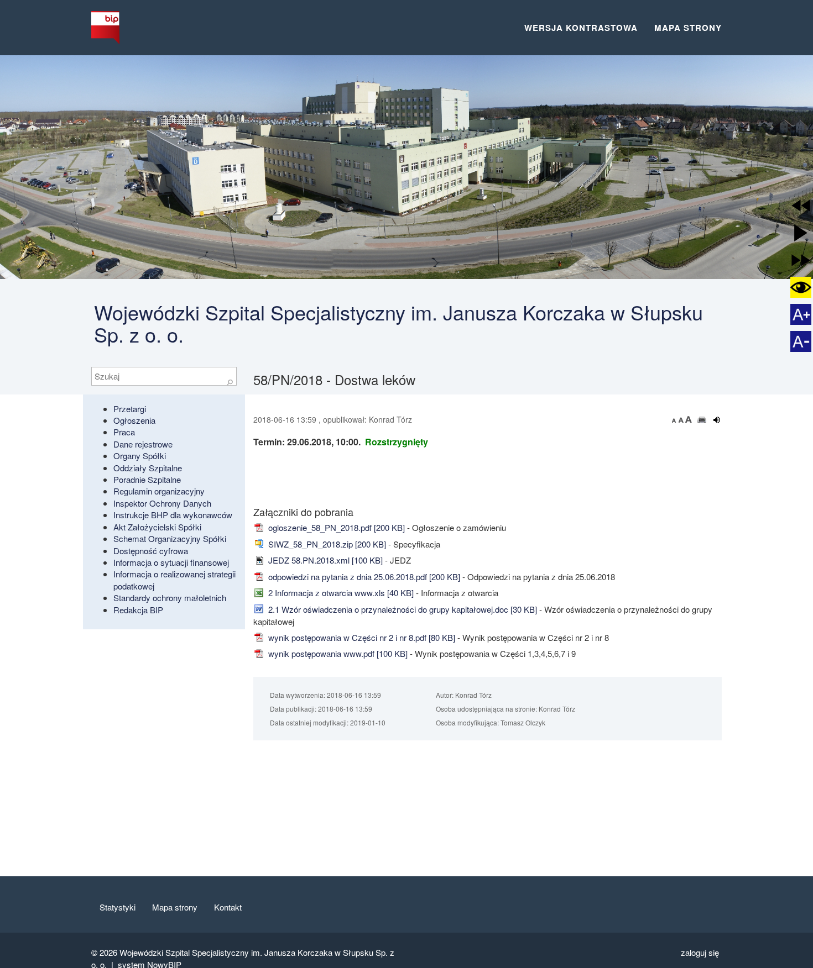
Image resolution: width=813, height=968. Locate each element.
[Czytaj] (717, 419)
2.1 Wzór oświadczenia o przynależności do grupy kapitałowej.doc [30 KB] (401, 609)
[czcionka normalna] (682, 419)
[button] (801, 205)
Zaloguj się (700, 952)
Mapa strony (688, 28)
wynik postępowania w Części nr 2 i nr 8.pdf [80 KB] (360, 637)
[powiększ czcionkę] (688, 419)
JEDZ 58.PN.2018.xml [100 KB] (324, 560)
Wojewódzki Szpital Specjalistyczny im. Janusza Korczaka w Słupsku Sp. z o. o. (398, 323)
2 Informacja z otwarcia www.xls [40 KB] (340, 592)
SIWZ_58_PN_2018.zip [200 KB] (326, 544)
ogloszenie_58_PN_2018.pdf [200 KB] (335, 527)
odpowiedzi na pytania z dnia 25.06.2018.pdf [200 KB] (363, 576)
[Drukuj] (702, 419)
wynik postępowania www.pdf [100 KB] (337, 653)
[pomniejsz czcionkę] (675, 419)
